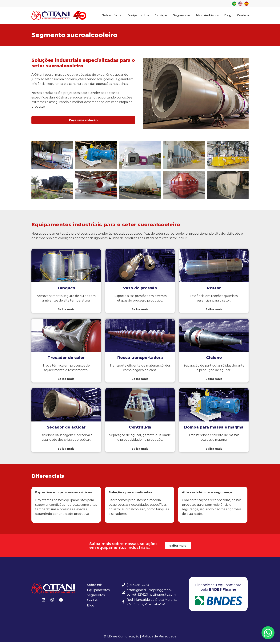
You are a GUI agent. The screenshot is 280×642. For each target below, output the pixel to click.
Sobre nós (109, 15)
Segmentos (181, 15)
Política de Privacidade (159, 636)
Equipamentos (138, 15)
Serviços (161, 15)
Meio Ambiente (207, 15)
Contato (243, 15)
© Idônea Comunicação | (122, 636)
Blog (227, 15)
